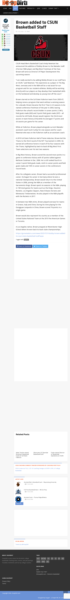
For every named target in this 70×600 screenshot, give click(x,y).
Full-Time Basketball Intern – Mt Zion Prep (35, 490)
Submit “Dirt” (53, 8)
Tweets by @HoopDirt (22, 544)
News (15, 8)
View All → (19, 503)
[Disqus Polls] (41, 303)
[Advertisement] (53, 3)
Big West (26, 239)
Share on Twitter (41, 246)
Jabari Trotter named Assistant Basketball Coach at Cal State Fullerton (22, 454)
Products (30, 8)
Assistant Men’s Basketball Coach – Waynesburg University (40, 482)
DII (59, 558)
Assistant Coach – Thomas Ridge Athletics (35, 497)
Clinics (44, 8)
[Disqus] (40, 354)
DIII (63, 558)
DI (55, 558)
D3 (52, 558)
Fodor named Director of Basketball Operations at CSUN (57, 454)
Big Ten (43, 558)
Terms (4, 583)
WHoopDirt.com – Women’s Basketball (47, 574)
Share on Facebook (24, 246)
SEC (48, 561)
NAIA (43, 561)
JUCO (38, 561)
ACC (38, 558)
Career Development (10, 13)
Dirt (10, 8)
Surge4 (48, 598)
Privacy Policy (6, 581)
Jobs (38, 8)
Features (22, 8)
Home (5, 8)
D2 (48, 558)
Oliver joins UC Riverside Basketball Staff (40, 453)
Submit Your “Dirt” (41, 572)
